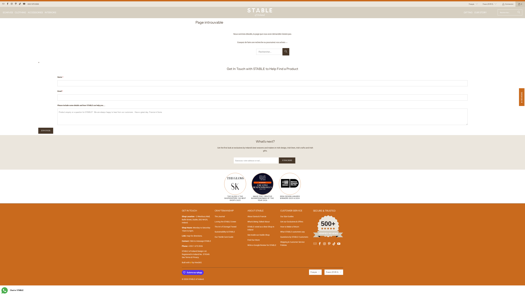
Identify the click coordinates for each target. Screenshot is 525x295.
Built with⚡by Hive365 (192, 262)
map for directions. (192, 236)
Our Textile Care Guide (224, 237)
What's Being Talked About (258, 222)
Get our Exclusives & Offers (291, 222)
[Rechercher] (518, 12)
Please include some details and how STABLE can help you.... (81, 105)
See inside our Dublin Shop (258, 235)
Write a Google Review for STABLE (261, 245)
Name (60, 77)
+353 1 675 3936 (33, 4)
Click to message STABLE (200, 241)
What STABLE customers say (292, 232)
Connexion (509, 4)
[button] (8, 12)
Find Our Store (253, 240)
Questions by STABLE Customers (294, 237)
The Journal (220, 216)
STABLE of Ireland (196, 279)
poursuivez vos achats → (277, 42)
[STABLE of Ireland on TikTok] (20, 4)
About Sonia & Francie (256, 216)
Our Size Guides (287, 216)
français (471, 4)
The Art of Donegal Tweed (225, 227)
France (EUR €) (488, 4)
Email (60, 91)
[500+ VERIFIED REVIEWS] (328, 236)
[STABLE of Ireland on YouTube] (24, 4)
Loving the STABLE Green (225, 222)
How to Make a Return (289, 227)
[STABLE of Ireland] (259, 12)
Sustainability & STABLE (225, 232)
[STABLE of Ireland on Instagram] (11, 4)
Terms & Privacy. (192, 257)
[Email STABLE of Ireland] (3, 4)
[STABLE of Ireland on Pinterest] (15, 4)
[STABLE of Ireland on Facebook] (7, 4)
